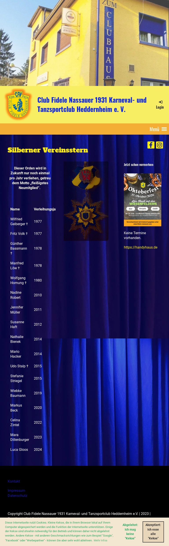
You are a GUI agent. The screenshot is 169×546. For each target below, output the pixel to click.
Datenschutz (17, 496)
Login (160, 107)
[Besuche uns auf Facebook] (150, 146)
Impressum (16, 490)
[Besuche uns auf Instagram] (159, 146)
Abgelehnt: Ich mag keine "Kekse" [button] (130, 531)
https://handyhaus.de (140, 247)
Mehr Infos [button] (100, 540)
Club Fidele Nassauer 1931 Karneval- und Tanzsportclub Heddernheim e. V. (92, 104)
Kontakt (14, 481)
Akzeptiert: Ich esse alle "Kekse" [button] (153, 531)
